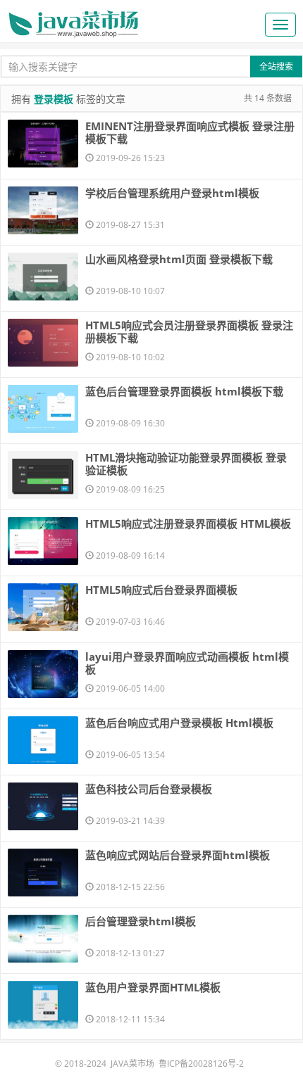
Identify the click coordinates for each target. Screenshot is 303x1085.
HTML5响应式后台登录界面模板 (161, 589)
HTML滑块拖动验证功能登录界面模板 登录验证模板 (186, 463)
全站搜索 (276, 66)
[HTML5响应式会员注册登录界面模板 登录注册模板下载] (43, 343)
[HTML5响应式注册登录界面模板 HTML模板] (43, 541)
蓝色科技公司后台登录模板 (148, 788)
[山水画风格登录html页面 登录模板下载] (43, 276)
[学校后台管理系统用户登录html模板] (43, 210)
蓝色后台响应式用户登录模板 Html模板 (179, 722)
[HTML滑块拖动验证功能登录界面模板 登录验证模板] (43, 475)
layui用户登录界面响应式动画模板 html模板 (187, 662)
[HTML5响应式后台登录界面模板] (43, 607)
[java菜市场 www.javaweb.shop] (73, 18)
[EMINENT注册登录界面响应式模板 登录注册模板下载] (43, 143)
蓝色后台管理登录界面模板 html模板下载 (184, 391)
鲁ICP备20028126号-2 (201, 1064)
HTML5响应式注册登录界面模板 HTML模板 (188, 523)
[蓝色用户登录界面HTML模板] (43, 1005)
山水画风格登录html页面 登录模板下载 (179, 259)
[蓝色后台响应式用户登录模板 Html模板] (43, 740)
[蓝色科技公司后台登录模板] (43, 806)
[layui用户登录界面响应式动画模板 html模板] (43, 674)
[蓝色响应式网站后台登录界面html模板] (43, 872)
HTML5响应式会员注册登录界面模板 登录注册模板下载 (189, 331)
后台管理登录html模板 (140, 921)
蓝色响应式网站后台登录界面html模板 (177, 855)
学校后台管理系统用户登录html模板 (172, 192)
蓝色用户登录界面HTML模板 (153, 987)
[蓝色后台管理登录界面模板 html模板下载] (43, 409)
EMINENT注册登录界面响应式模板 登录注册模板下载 (190, 132)
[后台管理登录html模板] (43, 939)
